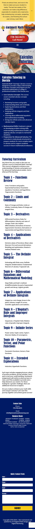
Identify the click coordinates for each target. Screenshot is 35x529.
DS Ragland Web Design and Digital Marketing (21, 523)
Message (4, 493)
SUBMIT (17, 508)
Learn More (19, 19)
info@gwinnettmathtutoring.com (17, 413)
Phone (4, 482)
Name (4, 476)
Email (4, 488)
